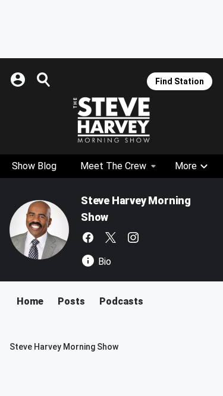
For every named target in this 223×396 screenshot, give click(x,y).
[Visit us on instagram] (133, 237)
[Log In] (19, 79)
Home (30, 301)
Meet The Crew (113, 166)
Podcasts (121, 301)
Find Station (179, 81)
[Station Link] (111, 120)
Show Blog (34, 166)
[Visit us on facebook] (88, 237)
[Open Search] (44, 79)
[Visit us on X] (110, 237)
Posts (71, 301)
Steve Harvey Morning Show (64, 346)
